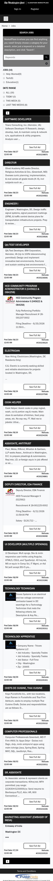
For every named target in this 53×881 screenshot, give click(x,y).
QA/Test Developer (17, 244)
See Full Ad (34, 147)
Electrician (12, 350)
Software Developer (18, 119)
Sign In (17, 9)
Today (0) (11, 96)
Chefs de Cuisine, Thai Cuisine (23, 687)
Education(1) (12, 82)
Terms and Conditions (26, 871)
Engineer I (11, 203)
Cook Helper (13, 402)
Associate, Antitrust (18, 443)
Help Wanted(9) (13, 74)
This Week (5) (13, 100)
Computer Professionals (21, 731)
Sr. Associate (13, 772)
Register (35, 9)
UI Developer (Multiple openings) (26, 544)
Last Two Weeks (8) (16, 104)
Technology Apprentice (20, 636)
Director (10, 162)
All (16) (10, 92)
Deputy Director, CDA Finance (23, 484)
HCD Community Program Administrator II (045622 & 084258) (22, 289)
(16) (7, 69)
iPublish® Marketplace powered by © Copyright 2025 (26, 877)
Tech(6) (9, 78)
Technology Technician (20, 588)
